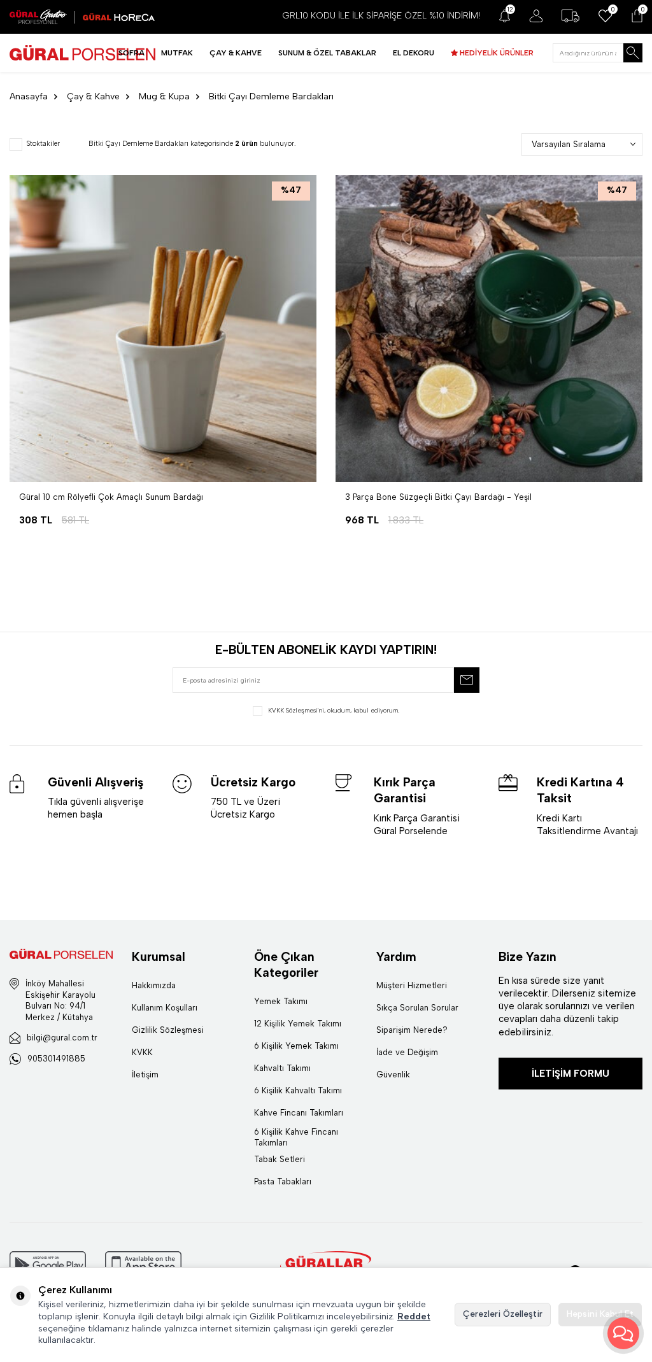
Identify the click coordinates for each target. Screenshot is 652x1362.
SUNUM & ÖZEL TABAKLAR (327, 52)
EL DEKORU (413, 52)
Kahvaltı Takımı (282, 1068)
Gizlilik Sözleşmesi (168, 1030)
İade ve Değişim (407, 1052)
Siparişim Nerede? (412, 1030)
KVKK (142, 1052)
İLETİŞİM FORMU (570, 1073)
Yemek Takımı (281, 1001)
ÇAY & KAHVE (235, 52)
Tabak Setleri (279, 1159)
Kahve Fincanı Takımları (298, 1112)
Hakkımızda (154, 985)
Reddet (413, 1316)
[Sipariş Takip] (570, 16)
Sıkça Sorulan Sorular (417, 1007)
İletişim (145, 1074)
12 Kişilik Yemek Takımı (297, 1023)
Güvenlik (393, 1074)
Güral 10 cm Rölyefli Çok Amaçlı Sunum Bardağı (111, 497)
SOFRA (131, 52)
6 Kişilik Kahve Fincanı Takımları (296, 1137)
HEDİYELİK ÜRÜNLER (496, 52)
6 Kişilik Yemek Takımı (296, 1046)
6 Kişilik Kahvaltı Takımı (298, 1090)
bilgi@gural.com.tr (62, 1037)
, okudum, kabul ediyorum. (333, 710)
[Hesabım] (535, 16)
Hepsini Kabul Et (600, 1314)
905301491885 (56, 1058)
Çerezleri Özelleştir (502, 1314)
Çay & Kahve (93, 96)
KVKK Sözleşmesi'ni (296, 710)
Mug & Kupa (164, 96)
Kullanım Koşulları (164, 1007)
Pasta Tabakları (282, 1181)
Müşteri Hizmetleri (411, 985)
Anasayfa (29, 96)
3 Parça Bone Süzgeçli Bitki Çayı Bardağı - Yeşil (438, 497)
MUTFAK (177, 52)
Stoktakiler (43, 143)
